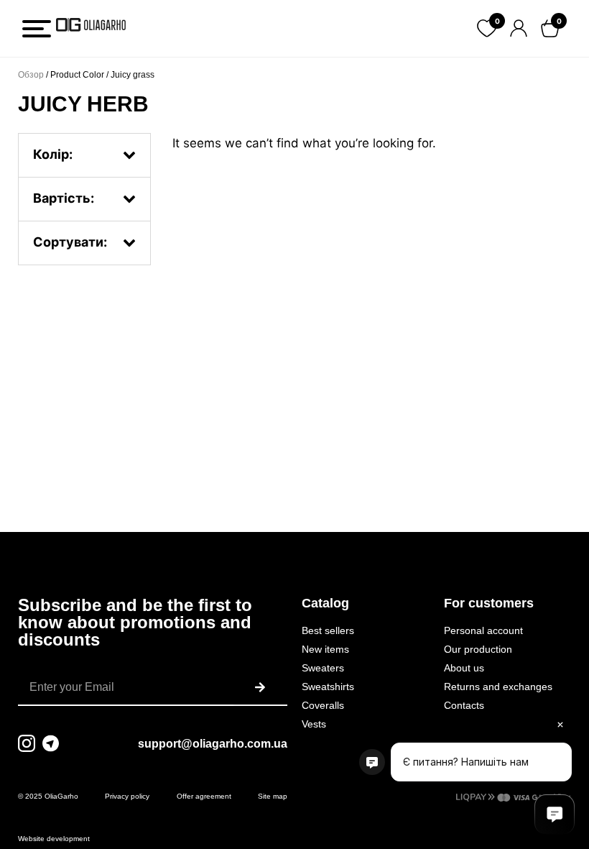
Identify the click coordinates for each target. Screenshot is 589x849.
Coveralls (323, 705)
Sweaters (323, 668)
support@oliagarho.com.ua (212, 744)
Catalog (325, 603)
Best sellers (328, 630)
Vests (314, 724)
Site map (272, 796)
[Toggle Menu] (36, 28)
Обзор (31, 75)
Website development (54, 839)
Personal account (483, 630)
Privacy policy (127, 796)
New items (325, 649)
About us (464, 668)
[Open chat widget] (554, 814)
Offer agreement (204, 796)
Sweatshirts (328, 686)
